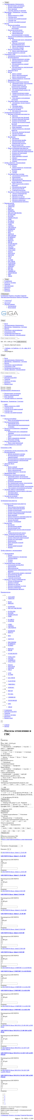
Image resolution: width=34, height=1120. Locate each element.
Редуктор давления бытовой (16, 518)
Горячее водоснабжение (10, 814)
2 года (5, 752)
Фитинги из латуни (14, 584)
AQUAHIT (11, 205)
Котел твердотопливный (15, 468)
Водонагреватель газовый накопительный (16, 456)
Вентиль (10, 505)
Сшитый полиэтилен (14, 578)
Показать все (5, 789)
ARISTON (11, 206)
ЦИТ (9, 274)
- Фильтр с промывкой (18, 135)
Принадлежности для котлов (17, 471)
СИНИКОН (11, 271)
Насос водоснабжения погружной (18, 420)
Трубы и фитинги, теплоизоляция (14, 162)
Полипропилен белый (15, 574)
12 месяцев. (27, 752)
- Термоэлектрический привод (21, 146)
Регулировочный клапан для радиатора (20, 483)
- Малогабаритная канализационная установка (20, 34)
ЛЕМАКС (11, 266)
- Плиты (14, 166)
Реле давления (12, 9)
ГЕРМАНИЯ (7, 774)
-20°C (14, 821)
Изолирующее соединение (16, 5)
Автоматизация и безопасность (14, 4)
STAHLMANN (12, 243)
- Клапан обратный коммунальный (22, 151)
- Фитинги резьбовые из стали (21, 198)
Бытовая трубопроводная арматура (19, 114)
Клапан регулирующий (15, 539)
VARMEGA (11, 248)
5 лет (11, 752)
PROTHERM (12, 235)
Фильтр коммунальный (15, 546)
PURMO (10, 239)
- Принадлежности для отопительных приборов (19, 85)
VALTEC (11, 247)
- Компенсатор (16, 154)
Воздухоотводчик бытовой (16, 507)
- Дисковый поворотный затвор (21, 150)
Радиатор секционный (15, 481)
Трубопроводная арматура (12, 112)
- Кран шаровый (17, 127)
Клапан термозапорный (15, 7)
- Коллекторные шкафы (19, 140)
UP (18, 831)
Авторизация (12, 306)
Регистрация (12, 307)
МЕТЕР (10, 268)
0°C (25, 821)
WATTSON (11, 253)
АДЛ (9, 258)
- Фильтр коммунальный (19, 159)
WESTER (11, 255)
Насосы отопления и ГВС (16, 49)
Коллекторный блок (14, 528)
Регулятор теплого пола (15, 497)
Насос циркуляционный (15, 443)
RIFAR (10, 242)
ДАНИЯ (16, 774)
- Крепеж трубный (17, 195)
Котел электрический (14, 470)
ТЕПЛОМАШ (12, 273)
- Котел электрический (19, 77)
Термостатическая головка (16, 484)
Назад (6, 2)
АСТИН (10, 260)
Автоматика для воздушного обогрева (20, 491)
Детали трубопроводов (15, 581)
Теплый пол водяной (14, 109)
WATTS (10, 252)
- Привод (14, 158)
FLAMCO (11, 221)
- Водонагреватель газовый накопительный (20, 61)
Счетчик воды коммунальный (17, 18)
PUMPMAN (11, 237)
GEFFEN (11, 226)
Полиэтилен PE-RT (14, 576)
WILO (10, 256)
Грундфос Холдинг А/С (20, 806)
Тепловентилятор (13, 494)
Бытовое (6, 824)
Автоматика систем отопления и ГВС (19, 56)
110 (17, 784)
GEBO (10, 224)
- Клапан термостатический (20, 125)
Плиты (10, 555)
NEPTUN (11, 234)
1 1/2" (5, 792)
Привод (10, 544)
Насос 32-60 (7, 777)
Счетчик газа (12, 20)
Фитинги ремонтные (14, 587)
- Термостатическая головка (20, 93)
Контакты (7, 287)
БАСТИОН (11, 261)
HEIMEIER (11, 229)
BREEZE (11, 209)
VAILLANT (11, 245)
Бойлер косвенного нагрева (16, 454)
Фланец (10, 547)
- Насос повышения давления (21, 46)
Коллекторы (12, 137)
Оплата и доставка (10, 282)
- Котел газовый (16, 73)
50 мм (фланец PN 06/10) (24, 794)
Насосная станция (13, 439)
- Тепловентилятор (17, 107)
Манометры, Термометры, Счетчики (15, 12)
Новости (7, 289)
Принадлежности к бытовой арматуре (20, 516)
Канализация (12, 566)
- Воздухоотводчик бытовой (20, 117)
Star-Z (29, 828)
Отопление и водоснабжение (13, 330)
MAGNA (17, 828)
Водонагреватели (13, 57)
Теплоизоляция (12, 164)
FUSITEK (11, 222)
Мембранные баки (13, 80)
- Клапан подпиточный (19, 120)
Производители (9, 203)
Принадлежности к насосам (16, 52)
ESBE (10, 219)
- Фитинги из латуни (18, 196)
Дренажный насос (13, 423)
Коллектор (11, 525)
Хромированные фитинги (16, 589)
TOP (4, 831)
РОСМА (10, 269)
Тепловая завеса (13, 493)
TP (9, 831)
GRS (10, 828)
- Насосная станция (18, 48)
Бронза (5, 757)
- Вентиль (15, 116)
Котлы (10, 72)
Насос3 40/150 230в (19, 777)
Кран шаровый (12, 515)
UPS (23, 831)
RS (23, 828)
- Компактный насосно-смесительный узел (19, 144)
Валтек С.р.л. (17, 804)
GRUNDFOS (12, 227)
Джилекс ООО (7, 809)
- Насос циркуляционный (19, 51)
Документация (8, 286)
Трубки (10, 561)
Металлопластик (13, 568)
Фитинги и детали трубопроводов (18, 192)
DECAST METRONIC (15, 213)
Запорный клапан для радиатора (18, 476)
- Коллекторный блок (18, 141)
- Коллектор (15, 138)
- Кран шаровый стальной (20, 156)
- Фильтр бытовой (17, 133)
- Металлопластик (17, 179)
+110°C (11, 784)
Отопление (23, 814)
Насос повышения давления (16, 438)
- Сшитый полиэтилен (18, 190)
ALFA (5, 828)
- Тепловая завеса (17, 106)
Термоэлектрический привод (17, 533)
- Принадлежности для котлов (21, 78)
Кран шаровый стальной (15, 542)
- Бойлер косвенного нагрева (20, 59)
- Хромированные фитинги (20, 201)
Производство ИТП (10, 377)
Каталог (6, 389)
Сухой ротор (18, 818)
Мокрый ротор (7, 818)
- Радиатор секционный (19, 88)
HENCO (10, 230)
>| (4, 1104)
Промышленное (15, 824)
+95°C (5, 784)
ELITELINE (11, 214)
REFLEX (11, 240)
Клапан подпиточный (15, 510)
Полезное (7, 290)
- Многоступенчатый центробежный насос (18, 43)
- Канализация (16, 177)
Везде (6, 323)
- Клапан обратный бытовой (20, 119)
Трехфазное (16, 765)
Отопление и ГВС (10, 54)
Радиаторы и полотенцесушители (18, 82)
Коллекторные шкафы (15, 526)
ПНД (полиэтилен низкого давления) (19, 573)
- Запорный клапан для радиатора (22, 83)
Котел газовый (12, 467)
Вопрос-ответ (8, 384)
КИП (9, 14)
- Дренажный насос (18, 31)
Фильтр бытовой (13, 520)
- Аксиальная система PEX (20, 175)
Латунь (12, 757)
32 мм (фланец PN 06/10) (21, 792)
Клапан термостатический (16, 513)
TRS (13, 831)
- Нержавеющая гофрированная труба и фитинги (21, 181)
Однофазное (7, 765)
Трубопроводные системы (16, 174)
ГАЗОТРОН (11, 263)
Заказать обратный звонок (12, 345)
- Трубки (14, 172)
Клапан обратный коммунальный (18, 537)
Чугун (18, 757)
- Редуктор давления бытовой (21, 132)
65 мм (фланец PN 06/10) (10, 797)
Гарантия (7, 284)
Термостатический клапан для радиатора (20, 486)
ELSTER (10, 216)
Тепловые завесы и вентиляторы (18, 101)
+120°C (23, 784)
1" (10, 792)
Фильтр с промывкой (14, 521)
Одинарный (6, 762)
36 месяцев (6, 754)
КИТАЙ (23, 774)
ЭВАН (10, 276)
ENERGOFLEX (13, 218)
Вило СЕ (26, 804)
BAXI (10, 208)
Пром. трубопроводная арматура (18, 148)
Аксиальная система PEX (16, 565)
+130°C (30, 784)
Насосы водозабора (14, 25)
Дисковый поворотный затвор (17, 536)
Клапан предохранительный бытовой (19, 512)
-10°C (20, 821)
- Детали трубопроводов (19, 193)
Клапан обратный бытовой (16, 508)
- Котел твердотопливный (20, 75)
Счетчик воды (12, 17)
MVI (9, 232)
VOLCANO (11, 250)
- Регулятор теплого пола (19, 111)
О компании (8, 281)
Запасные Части (13, 70)
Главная (6, 725)
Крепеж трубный (13, 582)
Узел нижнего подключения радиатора (20, 488)
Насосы (6, 23)
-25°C (8, 821)
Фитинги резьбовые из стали (17, 586)
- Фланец (14, 161)
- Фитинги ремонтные (18, 200)
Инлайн (5, 781)
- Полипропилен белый (19, 187)
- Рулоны (14, 171)
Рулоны (10, 560)
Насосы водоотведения (15, 30)
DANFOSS (11, 211)
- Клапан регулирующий (19, 153)
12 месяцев (18, 752)
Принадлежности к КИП (15, 15)
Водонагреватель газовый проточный (19, 459)
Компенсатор (12, 541)
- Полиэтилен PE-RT (18, 188)
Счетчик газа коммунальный (17, 22)
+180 (4, 787)
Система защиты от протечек (17, 10)
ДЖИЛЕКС (11, 264)
